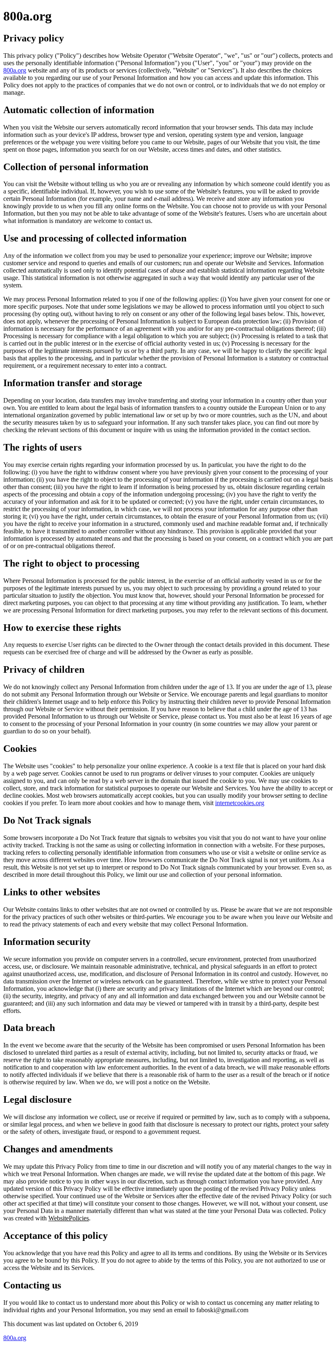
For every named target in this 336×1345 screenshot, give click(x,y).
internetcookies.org (239, 802)
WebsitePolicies (68, 1218)
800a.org (14, 70)
